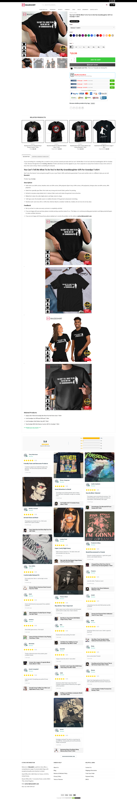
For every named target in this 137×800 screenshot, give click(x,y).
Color (71, 32)
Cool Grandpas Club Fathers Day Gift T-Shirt (37, 421)
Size (71, 43)
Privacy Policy (57, 776)
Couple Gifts (94, 9)
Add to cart (96, 60)
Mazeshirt (27, 175)
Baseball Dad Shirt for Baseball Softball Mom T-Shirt (56, 146)
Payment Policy (89, 776)
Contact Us (88, 767)
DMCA (87, 779)
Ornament (85, 9)
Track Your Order (89, 773)
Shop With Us (43, 9)
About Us (56, 767)
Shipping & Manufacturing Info (40, 156)
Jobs (73, 9)
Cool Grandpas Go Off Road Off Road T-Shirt (37, 418)
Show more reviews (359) (68, 756)
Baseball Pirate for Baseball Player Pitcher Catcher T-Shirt (33, 146)
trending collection (47, 163)
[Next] (64, 34)
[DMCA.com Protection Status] (76, 798)
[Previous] (24, 34)
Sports (60, 9)
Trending (52, 9)
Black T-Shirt (73, 12)
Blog (55, 770)
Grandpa (93, 103)
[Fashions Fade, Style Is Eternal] (29, 4)
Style (71, 24)
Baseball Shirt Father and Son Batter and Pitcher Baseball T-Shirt (80, 146)
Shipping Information (91, 770)
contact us (53, 216)
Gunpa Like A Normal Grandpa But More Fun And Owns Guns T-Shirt (44, 415)
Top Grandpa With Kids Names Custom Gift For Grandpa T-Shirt (42, 424)
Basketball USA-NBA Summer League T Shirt (104, 146)
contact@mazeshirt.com (84, 216)
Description (26, 156)
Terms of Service (58, 779)
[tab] (26, 156)
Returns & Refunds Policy (60, 773)
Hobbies (67, 9)
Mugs (79, 9)
